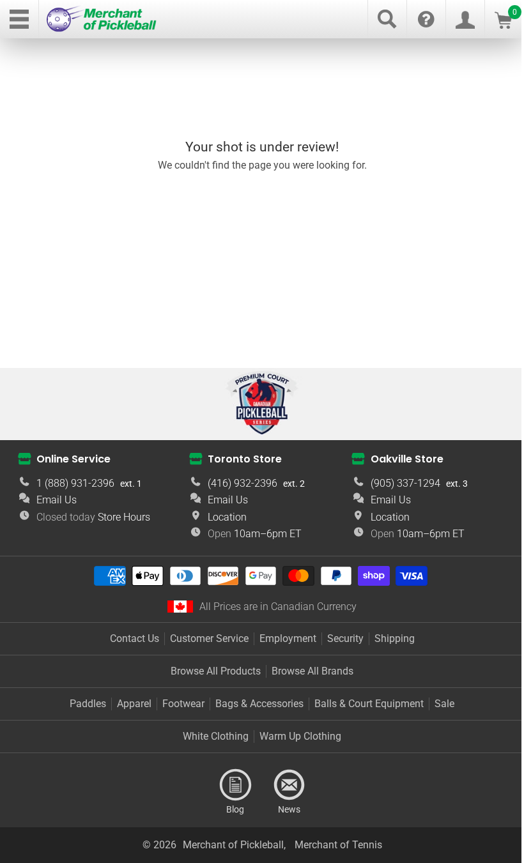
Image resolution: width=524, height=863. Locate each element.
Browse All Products (216, 671)
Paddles (88, 704)
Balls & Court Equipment (369, 704)
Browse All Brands (312, 671)
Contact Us (134, 638)
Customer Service (209, 638)
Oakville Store (407, 459)
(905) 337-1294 (405, 483)
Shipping (394, 638)
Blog (235, 785)
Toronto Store (245, 459)
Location (227, 517)
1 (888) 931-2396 (75, 483)
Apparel (134, 704)
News (288, 785)
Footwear (183, 704)
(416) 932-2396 (242, 483)
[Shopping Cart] (503, 25)
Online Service (73, 459)
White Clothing (216, 736)
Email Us (56, 500)
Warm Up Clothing (300, 736)
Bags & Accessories (259, 704)
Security (345, 638)
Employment (287, 638)
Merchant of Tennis (338, 845)
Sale (444, 704)
